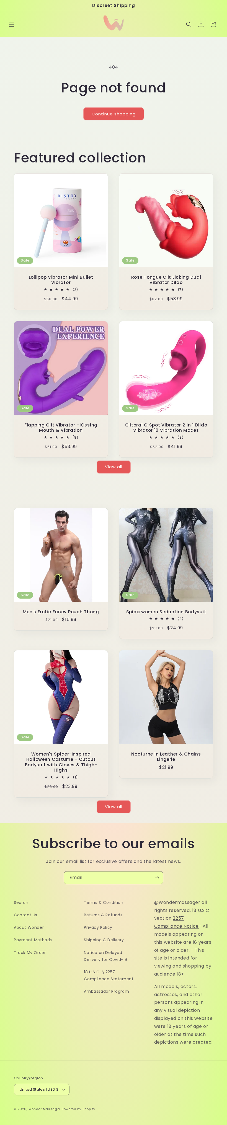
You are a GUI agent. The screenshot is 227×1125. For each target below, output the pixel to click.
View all (113, 467)
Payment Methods (33, 940)
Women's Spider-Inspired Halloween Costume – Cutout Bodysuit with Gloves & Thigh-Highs (61, 762)
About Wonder (29, 927)
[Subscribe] (157, 877)
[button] (12, 24)
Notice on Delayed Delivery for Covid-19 (105, 956)
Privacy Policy (98, 927)
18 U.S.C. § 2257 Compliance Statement (108, 975)
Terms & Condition (103, 902)
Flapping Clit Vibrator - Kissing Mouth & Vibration (60, 427)
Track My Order (30, 952)
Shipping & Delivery (104, 940)
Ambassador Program (106, 991)
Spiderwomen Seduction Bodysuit (166, 611)
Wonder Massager (45, 1109)
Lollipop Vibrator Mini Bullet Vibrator (61, 280)
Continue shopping (114, 114)
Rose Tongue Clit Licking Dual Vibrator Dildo (166, 280)
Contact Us (25, 915)
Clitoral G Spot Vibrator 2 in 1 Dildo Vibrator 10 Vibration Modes (166, 427)
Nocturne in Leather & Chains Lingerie (166, 756)
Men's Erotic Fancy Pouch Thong (61, 611)
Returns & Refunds (103, 915)
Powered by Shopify (78, 1109)
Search (21, 902)
